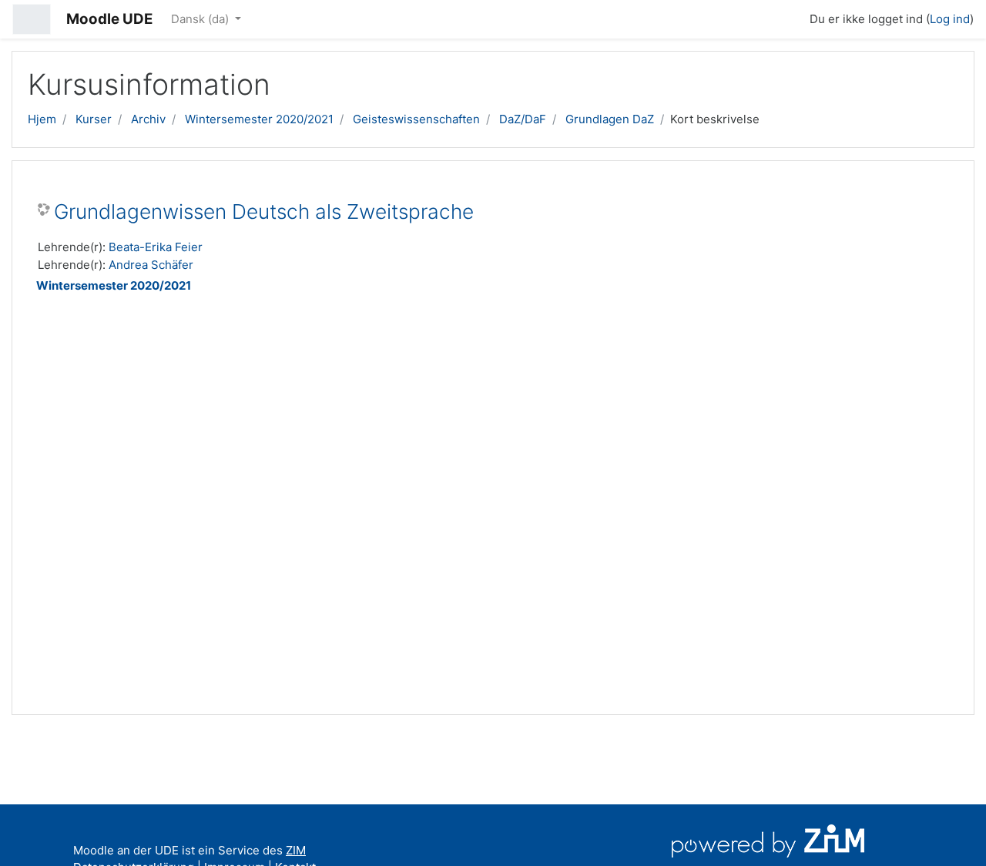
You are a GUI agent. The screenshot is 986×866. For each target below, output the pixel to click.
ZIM (296, 850)
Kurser (93, 119)
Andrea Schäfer (151, 264)
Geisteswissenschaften (416, 119)
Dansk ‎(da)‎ (201, 19)
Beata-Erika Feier (156, 247)
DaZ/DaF (522, 119)
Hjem (42, 119)
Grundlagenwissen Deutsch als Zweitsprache (264, 211)
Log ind (950, 19)
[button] (791, 17)
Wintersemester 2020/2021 (259, 119)
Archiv (148, 119)
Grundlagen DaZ (609, 119)
